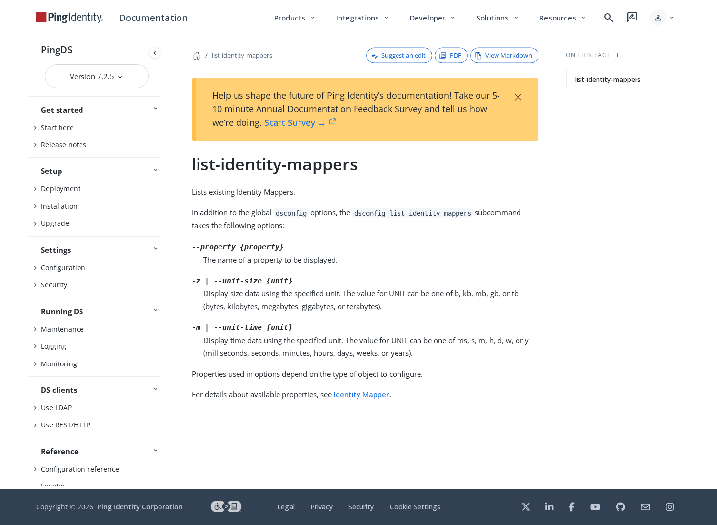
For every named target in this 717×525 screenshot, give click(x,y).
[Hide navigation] (154, 53)
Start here (57, 127)
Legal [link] (286, 506)
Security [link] (361, 506)
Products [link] (295, 17)
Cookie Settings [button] (415, 506)
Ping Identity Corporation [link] (140, 506)
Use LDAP (56, 407)
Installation (59, 206)
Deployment (60, 188)
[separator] (164, 262)
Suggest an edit (403, 55)
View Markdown (508, 55)
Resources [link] (563, 17)
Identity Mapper (361, 394)
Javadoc (53, 486)
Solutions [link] (498, 17)
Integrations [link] (363, 17)
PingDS (56, 49)
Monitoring (59, 363)
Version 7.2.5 (93, 76)
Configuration (63, 267)
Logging (53, 346)
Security (54, 284)
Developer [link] (433, 17)
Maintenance (62, 329)
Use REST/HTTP (65, 424)
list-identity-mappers (242, 55)
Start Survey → (295, 122)
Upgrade (55, 223)
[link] (69, 17)
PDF (455, 55)
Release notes (63, 144)
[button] (662, 17)
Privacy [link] (321, 506)
